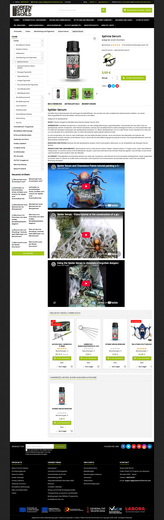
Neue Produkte (91, 25)
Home (14, 36)
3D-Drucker (19, 25)
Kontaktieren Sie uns (56, 499)
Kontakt (68, 2)
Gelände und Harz (123, 20)
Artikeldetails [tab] (71, 104)
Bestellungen (89, 471)
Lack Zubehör (21, 106)
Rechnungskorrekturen (93, 474)
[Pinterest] (117, 86)
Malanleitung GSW (55, 477)
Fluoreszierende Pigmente (27, 85)
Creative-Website (55, 487)
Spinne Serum (22, 62)
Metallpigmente (23, 93)
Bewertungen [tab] (89, 104)
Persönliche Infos (90, 468)
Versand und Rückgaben (57, 471)
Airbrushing (20, 118)
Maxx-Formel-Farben (20, 468)
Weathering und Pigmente (26, 57)
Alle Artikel (28, 253)
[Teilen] (109, 86)
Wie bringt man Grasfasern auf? (36, 180)
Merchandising (36, 25)
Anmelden (126, 2)
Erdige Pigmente (23, 80)
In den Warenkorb (133, 78)
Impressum (52, 468)
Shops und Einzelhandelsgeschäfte (61, 490)
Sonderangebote (18, 471)
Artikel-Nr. (106, 40)
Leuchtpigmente (23, 89)
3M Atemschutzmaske (142, 344)
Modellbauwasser (23, 97)
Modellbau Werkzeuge (59, 20)
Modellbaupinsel (22, 101)
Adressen (87, 477)
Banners (51, 484)
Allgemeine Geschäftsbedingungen (45, 518)
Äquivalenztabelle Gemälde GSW (61, 480)
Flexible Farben (22, 49)
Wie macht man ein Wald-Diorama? (35, 244)
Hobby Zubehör (104, 20)
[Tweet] (113, 86)
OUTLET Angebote (72, 25)
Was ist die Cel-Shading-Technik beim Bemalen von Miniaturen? (36, 232)
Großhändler (54, 25)
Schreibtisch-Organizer (34, 20)
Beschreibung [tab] (55, 104)
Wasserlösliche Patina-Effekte (26, 67)
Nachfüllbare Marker (24, 114)
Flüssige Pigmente (24, 72)
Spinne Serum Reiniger (115, 344)
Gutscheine (88, 480)
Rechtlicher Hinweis (92, 518)
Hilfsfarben (20, 53)
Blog (85, 2)
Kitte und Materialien (84, 20)
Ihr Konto (89, 462)
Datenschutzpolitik (66, 518)
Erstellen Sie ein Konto (142, 2)
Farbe (16, 20)
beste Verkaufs (18, 477)
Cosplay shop (142, 20)
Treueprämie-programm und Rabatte (63, 493)
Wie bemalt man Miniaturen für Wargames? (36, 206)
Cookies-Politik (79, 518)
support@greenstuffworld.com (50, 2)
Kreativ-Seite (107, 25)
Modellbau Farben (23, 45)
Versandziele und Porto (57, 474)
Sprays (18, 122)
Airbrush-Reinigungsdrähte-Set (88, 345)
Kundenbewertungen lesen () (136, 45)
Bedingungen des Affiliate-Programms (63, 496)
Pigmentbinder (23, 76)
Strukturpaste (21, 110)
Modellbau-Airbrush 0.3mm (62, 345)
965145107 (25, 2)
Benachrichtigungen (92, 484)
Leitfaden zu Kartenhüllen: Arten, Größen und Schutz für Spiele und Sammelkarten (36, 192)
